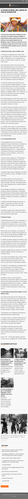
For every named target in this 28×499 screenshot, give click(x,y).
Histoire (4, 445)
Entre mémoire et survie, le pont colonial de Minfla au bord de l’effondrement (12, 450)
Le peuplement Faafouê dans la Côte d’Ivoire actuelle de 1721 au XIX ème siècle (13, 461)
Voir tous (4, 486)
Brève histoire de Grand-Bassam (10, 471)
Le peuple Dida (5, 481)
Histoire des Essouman (7, 478)
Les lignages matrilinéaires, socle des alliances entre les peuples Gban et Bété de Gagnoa (13, 454)
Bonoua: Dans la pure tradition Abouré (11, 458)
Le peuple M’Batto (6, 464)
